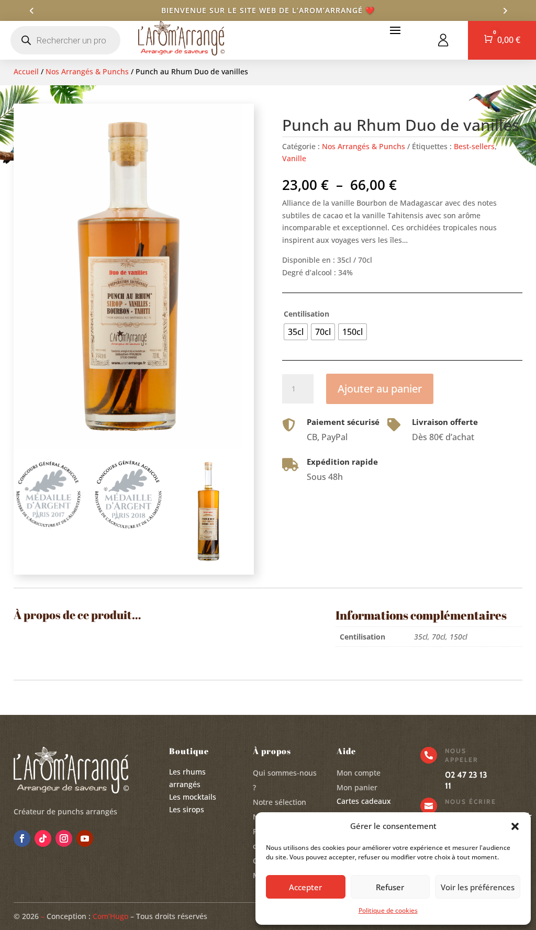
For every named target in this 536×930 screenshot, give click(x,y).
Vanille (294, 158)
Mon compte (359, 773)
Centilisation (306, 314)
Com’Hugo (110, 916)
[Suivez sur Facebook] (22, 838)
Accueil (26, 71)
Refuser (390, 887)
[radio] (295, 332)
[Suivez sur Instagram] (63, 838)
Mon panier (357, 787)
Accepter (305, 887)
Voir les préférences (478, 887)
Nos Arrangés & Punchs (87, 71)
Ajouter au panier (380, 389)
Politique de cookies (388, 910)
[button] (515, 826)
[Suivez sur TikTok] (43, 838)
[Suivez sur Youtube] (84, 838)
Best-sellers (474, 146)
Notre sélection (279, 802)
